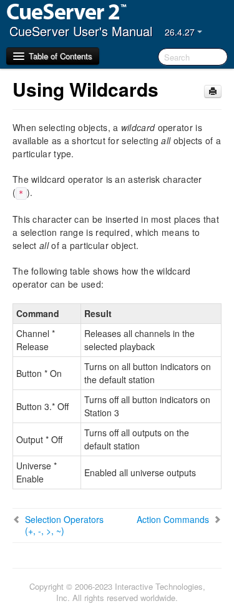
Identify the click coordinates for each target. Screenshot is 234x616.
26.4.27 (181, 32)
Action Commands (173, 519)
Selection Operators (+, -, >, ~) (64, 525)
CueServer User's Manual (80, 31)
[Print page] (213, 91)
